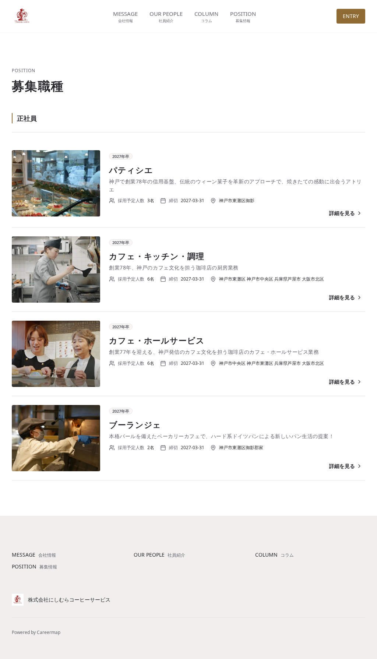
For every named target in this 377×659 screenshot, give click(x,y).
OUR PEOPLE (159, 554)
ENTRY (351, 16)
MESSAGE (34, 554)
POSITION (34, 566)
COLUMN (274, 554)
